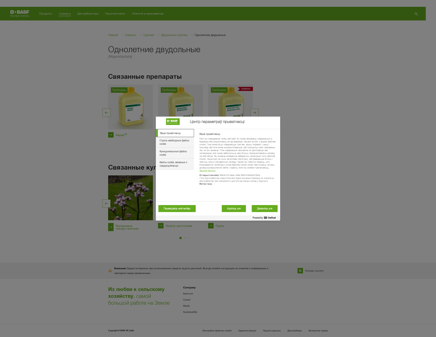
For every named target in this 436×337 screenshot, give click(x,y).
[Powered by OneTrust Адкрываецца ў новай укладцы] (265, 218)
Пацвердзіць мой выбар (177, 208)
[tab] (175, 133)
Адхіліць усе (234, 208)
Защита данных (207, 170)
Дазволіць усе (264, 208)
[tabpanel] (238, 160)
